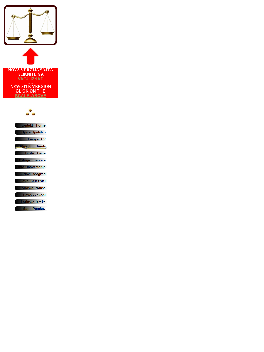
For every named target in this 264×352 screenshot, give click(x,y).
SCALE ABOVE (30, 96)
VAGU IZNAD (31, 79)
